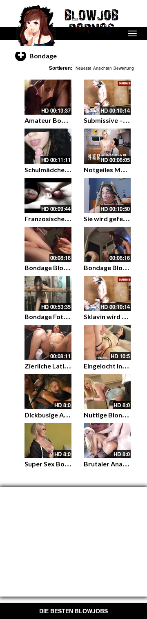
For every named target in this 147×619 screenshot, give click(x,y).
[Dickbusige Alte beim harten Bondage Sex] (47, 391)
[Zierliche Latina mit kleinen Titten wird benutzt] (47, 342)
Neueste (83, 68)
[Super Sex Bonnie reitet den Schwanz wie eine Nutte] (47, 440)
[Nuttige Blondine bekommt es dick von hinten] (107, 391)
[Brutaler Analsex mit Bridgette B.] (107, 440)
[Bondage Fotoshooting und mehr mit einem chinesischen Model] (47, 293)
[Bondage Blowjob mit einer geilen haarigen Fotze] (47, 244)
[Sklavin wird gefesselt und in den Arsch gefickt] (107, 293)
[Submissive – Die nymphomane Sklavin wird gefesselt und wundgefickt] (107, 97)
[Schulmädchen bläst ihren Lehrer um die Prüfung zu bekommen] (47, 146)
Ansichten (102, 68)
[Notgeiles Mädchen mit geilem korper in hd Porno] (107, 146)
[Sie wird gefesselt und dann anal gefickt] (107, 195)
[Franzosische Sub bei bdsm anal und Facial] (47, 195)
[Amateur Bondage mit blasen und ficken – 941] (47, 97)
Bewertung (124, 68)
